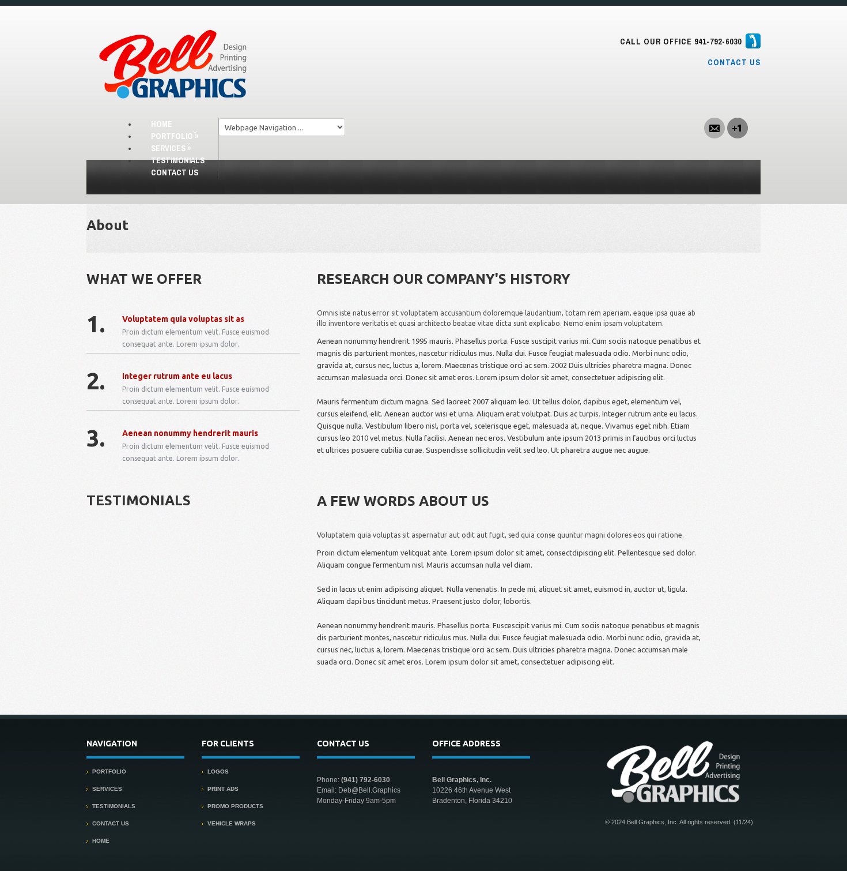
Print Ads (223, 789)
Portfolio (174, 136)
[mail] (714, 127)
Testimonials (178, 160)
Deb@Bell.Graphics (369, 790)
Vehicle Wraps (231, 823)
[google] (737, 127)
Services (171, 148)
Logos (218, 771)
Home (161, 124)
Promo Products (235, 806)
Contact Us (734, 62)
